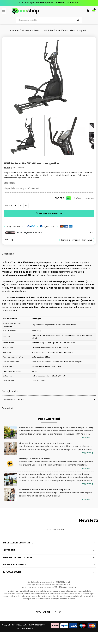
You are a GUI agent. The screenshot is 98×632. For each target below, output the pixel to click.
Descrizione (8, 253)
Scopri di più (9, 183)
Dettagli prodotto (11, 391)
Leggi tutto (88, 437)
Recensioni (7, 408)
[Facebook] (55, 612)
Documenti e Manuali (12, 399)
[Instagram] (60, 612)
